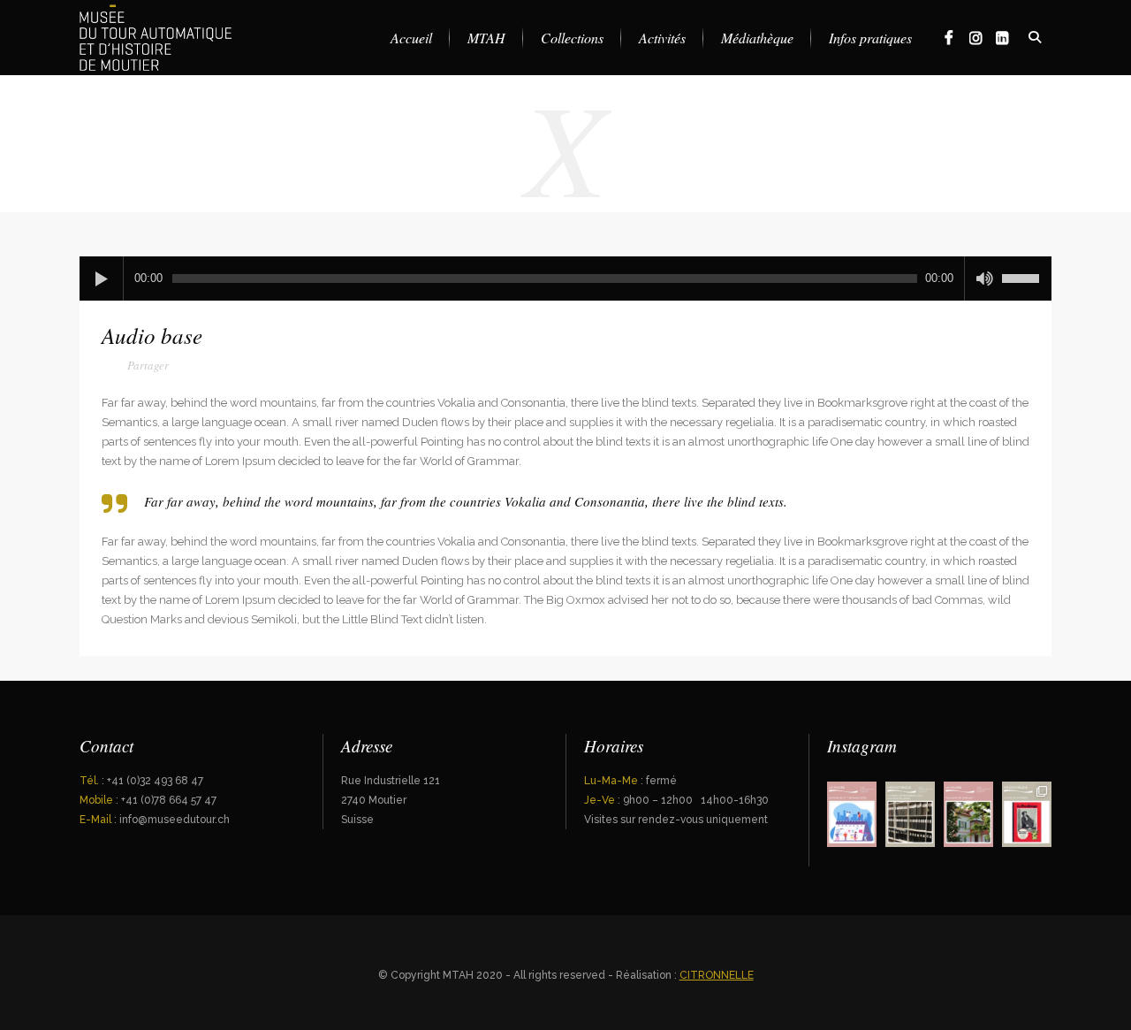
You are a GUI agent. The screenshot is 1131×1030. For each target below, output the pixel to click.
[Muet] (984, 278)
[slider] (1026, 272)
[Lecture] (101, 278)
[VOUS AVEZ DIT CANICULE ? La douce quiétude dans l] (968, 814)
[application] (565, 278)
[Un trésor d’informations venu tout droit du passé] (910, 814)
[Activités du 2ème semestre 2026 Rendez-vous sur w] (852, 814)
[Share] (138, 367)
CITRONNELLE (716, 975)
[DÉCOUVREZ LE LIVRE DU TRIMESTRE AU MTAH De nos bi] (1026, 814)
